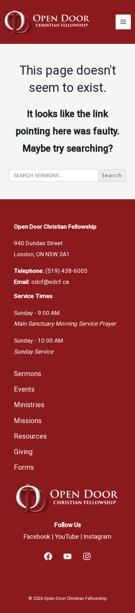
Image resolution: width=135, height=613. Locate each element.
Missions (28, 420)
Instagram (97, 536)
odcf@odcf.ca (50, 281)
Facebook (37, 536)
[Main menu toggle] (123, 22)
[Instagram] (87, 556)
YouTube (67, 536)
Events (24, 389)
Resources (30, 436)
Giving (23, 452)
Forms (24, 467)
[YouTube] (67, 556)
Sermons (27, 374)
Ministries (29, 405)
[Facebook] (48, 556)
